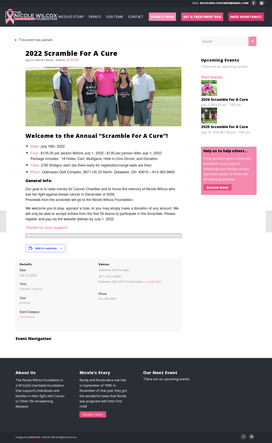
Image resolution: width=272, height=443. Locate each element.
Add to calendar (46, 248)
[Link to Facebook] (253, 3)
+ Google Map (152, 281)
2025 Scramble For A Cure (224, 126)
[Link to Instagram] (262, 3)
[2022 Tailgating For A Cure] (269, 221)
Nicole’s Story (93, 414)
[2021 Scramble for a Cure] (3, 221)
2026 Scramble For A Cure (224, 99)
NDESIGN (34, 437)
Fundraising (27, 317)
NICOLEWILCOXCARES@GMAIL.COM (224, 3)
